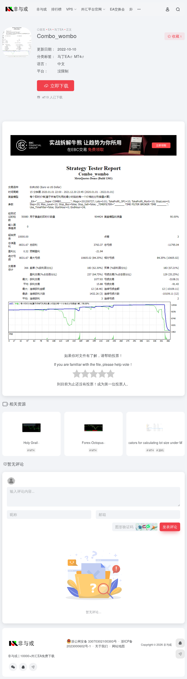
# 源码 (160, 450)
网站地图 (118, 646)
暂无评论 (15, 464)
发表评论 (170, 526)
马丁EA (58, 29)
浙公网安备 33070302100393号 (94, 641)
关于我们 (101, 646)
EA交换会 (117, 9)
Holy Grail (31, 442)
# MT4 (30, 450)
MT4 (77, 56)
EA (50, 29)
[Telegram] (33, 667)
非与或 (41, 9)
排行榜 (56, 9)
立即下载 (59, 85)
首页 (42, 29)
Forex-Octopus (93, 442)
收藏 (177, 36)
